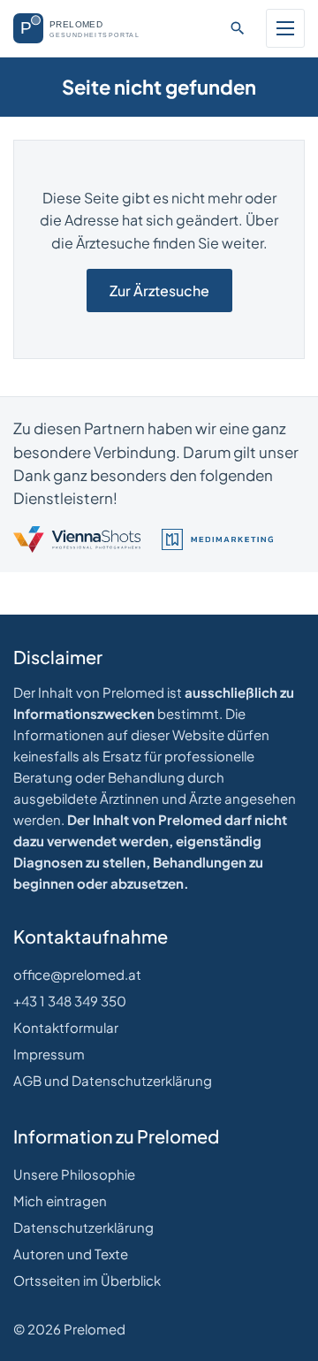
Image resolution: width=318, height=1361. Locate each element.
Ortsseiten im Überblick (87, 1280)
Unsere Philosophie (74, 1174)
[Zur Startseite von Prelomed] (85, 28)
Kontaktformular (65, 1027)
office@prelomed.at (77, 974)
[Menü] (285, 28)
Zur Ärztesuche (159, 290)
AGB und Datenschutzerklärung (112, 1080)
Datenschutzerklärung (83, 1227)
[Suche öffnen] (237, 28)
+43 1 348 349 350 (69, 1000)
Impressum (49, 1053)
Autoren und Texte (70, 1253)
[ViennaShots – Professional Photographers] (76, 539)
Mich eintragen (60, 1200)
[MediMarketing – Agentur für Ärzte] (217, 539)
